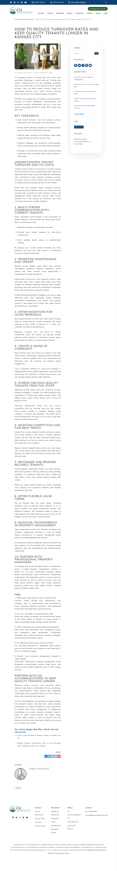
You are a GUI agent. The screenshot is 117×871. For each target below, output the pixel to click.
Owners (50, 13)
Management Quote (98, 9)
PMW (84, 845)
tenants (46, 88)
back (18, 788)
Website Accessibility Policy (58, 853)
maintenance (30, 279)
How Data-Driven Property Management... (83, 78)
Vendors (90, 13)
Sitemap (90, 845)
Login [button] (106, 13)
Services (41, 13)
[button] (11, 2)
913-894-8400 (78, 2)
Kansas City (79, 127)
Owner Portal (39, 2)
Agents (69, 13)
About (98, 13)
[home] (20, 11)
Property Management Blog (24, 19)
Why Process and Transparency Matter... (85, 100)
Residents (60, 13)
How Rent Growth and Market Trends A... (84, 107)
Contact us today (34, 717)
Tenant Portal (58, 2)
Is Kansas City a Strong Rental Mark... (84, 92)
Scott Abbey (78, 144)
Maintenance (56, 825)
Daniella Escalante (80, 139)
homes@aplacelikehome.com (96, 815)
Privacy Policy (98, 845)
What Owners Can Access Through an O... (86, 85)
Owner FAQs (40, 818)
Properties (79, 13)
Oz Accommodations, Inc (82, 142)
